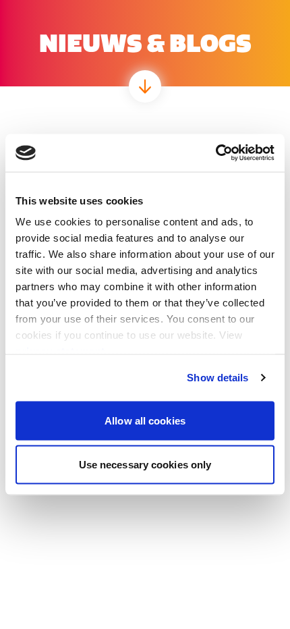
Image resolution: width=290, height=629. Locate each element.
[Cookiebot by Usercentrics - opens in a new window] (215, 153)
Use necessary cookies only (145, 464)
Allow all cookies (145, 420)
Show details (217, 377)
